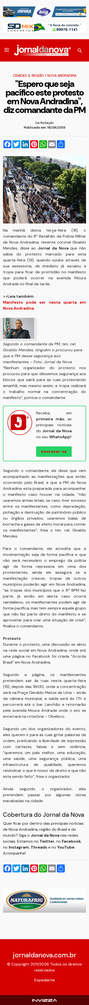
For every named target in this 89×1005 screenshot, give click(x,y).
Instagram (19, 847)
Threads (39, 847)
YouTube (65, 847)
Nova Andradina (61, 75)
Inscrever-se (54, 451)
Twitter (47, 841)
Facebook (71, 841)
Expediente (44, 980)
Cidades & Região (28, 75)
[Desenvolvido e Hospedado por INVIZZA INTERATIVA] (44, 1000)
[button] (6, 50)
